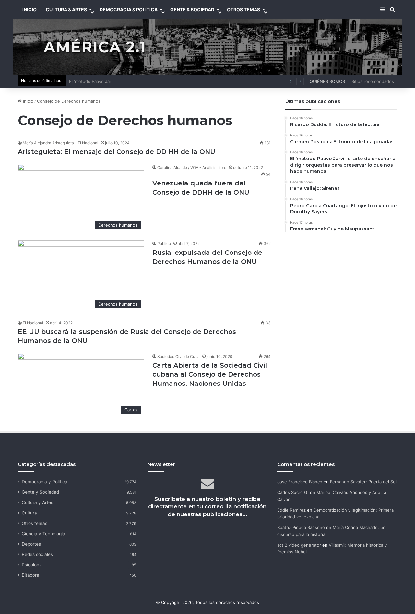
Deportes (31, 544)
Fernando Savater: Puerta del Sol (363, 481)
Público (164, 243)
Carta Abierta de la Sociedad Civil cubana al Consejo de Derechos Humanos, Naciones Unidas (209, 374)
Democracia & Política (129, 9)
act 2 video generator (299, 545)
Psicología (32, 564)
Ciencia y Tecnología (43, 533)
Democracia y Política (44, 481)
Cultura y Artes (37, 502)
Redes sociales (37, 554)
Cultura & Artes (66, 9)
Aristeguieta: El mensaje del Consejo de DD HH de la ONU (116, 152)
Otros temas (34, 523)
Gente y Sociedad (40, 492)
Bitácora (30, 575)
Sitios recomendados (372, 81)
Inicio (27, 101)
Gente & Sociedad (192, 9)
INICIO (29, 9)
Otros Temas (243, 9)
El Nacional (33, 322)
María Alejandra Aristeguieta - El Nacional (60, 142)
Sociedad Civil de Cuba (178, 356)
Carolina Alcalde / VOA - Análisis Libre (191, 167)
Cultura (29, 512)
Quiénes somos (327, 81)
